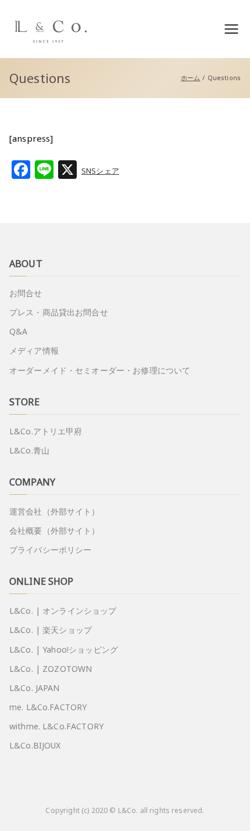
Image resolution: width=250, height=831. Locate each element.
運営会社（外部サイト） (54, 511)
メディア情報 (34, 350)
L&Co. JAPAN (34, 687)
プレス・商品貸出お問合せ (58, 312)
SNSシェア (100, 171)
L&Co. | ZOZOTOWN (50, 668)
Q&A (18, 331)
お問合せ (25, 292)
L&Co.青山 (29, 450)
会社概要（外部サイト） (54, 530)
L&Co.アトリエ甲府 (46, 431)
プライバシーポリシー (50, 549)
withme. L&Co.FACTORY (56, 726)
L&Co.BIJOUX (35, 745)
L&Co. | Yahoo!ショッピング (63, 649)
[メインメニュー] (231, 29)
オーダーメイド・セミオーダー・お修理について (99, 370)
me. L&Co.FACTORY (48, 707)
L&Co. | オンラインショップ (63, 610)
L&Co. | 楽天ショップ (50, 629)
